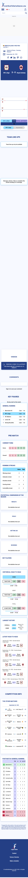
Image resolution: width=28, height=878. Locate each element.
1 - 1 (14, 655)
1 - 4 (14, 674)
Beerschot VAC (9, 722)
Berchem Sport (19, 715)
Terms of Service (14, 857)
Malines (19, 721)
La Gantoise (9, 709)
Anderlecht (19, 746)
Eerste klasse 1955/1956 (12, 45)
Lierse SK (19, 734)
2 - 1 (14, 682)
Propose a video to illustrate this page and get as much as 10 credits (14, 366)
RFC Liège (17, 645)
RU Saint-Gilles (9, 728)
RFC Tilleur (19, 709)
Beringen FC (9, 715)
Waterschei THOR (19, 728)
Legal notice (14, 849)
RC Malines (9, 746)
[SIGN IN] (25, 9)
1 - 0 (14, 645)
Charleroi (9, 734)
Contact (14, 853)
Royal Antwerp (9, 645)
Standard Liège (19, 740)
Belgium (9, 51)
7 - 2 (14, 664)
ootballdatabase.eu (15, 6)
